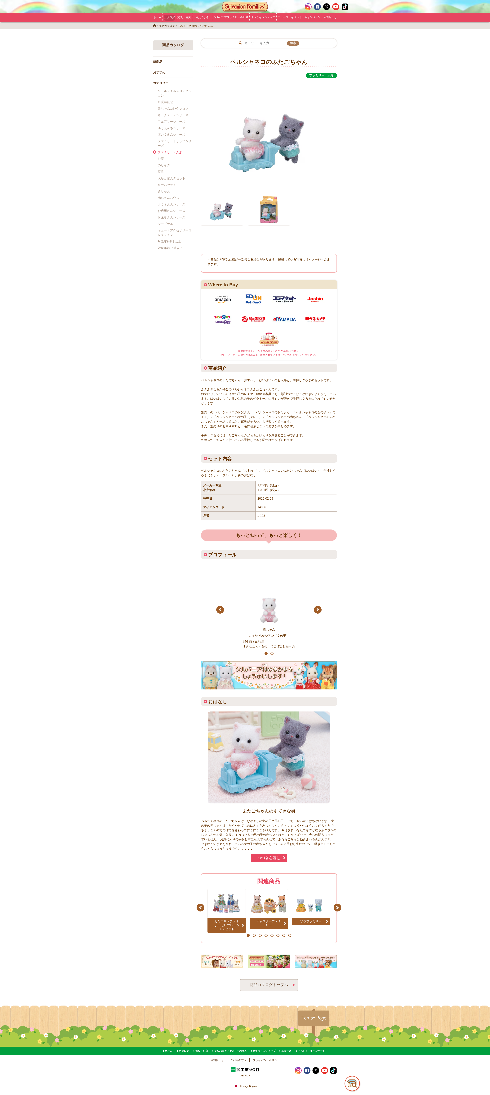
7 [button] (283, 935)
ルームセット (167, 184)
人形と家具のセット (171, 178)
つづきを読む (268, 858)
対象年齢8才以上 (169, 241)
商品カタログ (167, 25)
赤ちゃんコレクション (173, 108)
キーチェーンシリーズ (173, 115)
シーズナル (165, 223)
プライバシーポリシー (266, 1060)
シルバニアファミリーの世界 (230, 17)
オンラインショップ (263, 17)
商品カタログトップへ (269, 984)
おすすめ (159, 72)
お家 (161, 158)
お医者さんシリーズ (171, 217)
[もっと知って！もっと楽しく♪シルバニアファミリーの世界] (222, 965)
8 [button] (289, 935)
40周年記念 (165, 102)
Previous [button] (220, 609)
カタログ (169, 17)
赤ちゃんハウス (168, 197)
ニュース (283, 17)
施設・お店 (184, 17)
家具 (161, 171)
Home (154, 25)
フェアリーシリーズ (171, 121)
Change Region (248, 1086)
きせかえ (164, 191)
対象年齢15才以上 (170, 248)
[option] (269, 133)
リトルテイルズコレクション (174, 93)
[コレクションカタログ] (269, 965)
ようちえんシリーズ (171, 204)
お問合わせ (330, 17)
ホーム (157, 17)
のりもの (164, 165)
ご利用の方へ (238, 1060)
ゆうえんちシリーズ (171, 128)
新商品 (157, 61)
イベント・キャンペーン (306, 17)
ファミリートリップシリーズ (174, 143)
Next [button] (318, 609)
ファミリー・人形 (170, 152)
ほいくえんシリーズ (171, 134)
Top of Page (313, 1017)
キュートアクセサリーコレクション (174, 233)
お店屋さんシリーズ (171, 210)
